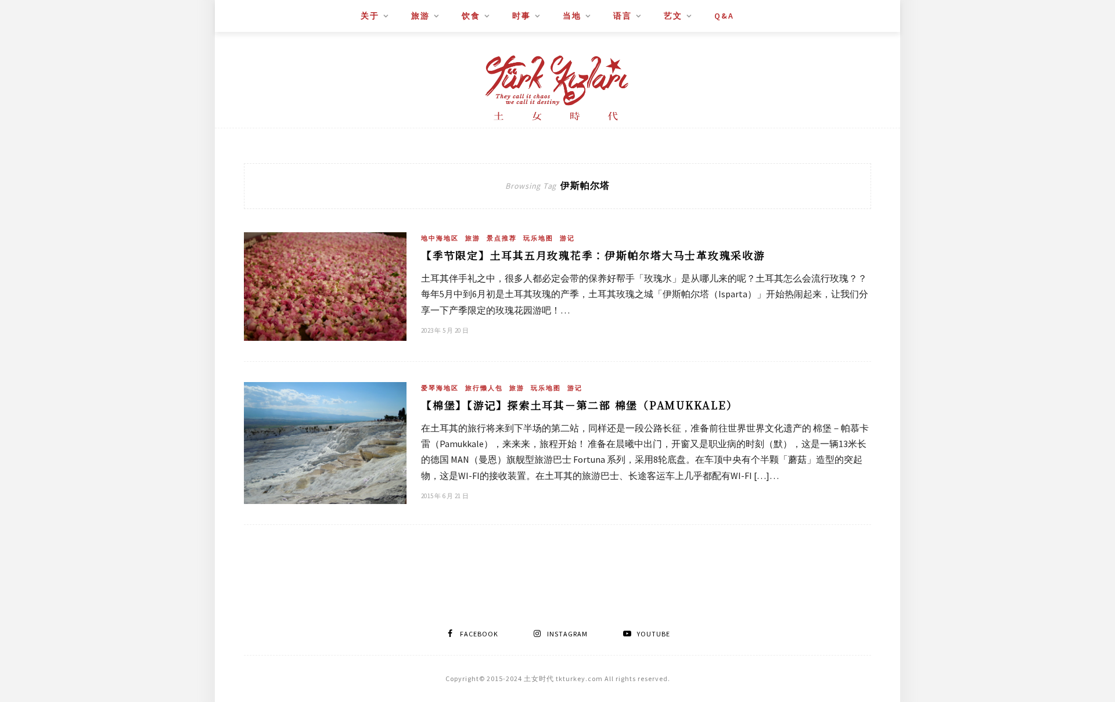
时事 (521, 15)
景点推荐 (502, 238)
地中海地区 (440, 238)
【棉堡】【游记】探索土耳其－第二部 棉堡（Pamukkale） (579, 404)
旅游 (420, 15)
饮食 (471, 15)
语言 (622, 15)
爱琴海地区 (440, 388)
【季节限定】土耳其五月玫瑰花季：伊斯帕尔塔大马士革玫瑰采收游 (593, 254)
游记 (567, 238)
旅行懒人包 (484, 388)
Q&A (724, 15)
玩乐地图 (538, 238)
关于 (370, 15)
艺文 (673, 15)
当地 (572, 15)
